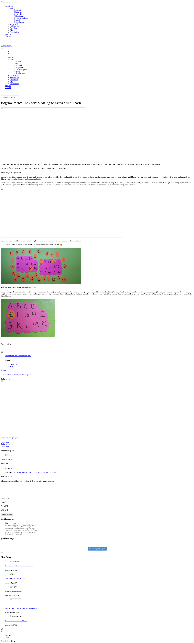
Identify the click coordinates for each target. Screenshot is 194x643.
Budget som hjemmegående (13, 591)
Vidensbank (14, 24)
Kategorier (9, 6)
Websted (4, 510)
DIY (11, 30)
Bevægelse (18, 14)
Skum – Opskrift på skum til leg (15, 578)
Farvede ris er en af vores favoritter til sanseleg (19, 566)
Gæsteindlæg (14, 32)
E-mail (4, 506)
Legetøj (17, 20)
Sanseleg (17, 10)
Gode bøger (14, 28)
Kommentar (5, 498)
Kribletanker (14, 26)
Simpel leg (18, 12)
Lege (11, 8)
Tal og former (19, 16)
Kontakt (8, 36)
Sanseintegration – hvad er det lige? (16, 621)
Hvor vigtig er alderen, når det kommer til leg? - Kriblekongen (35, 472)
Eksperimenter (19, 22)
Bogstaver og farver (21, 18)
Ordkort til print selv (7, 459)
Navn (3, 502)
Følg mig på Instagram (98, 549)
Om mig (8, 34)
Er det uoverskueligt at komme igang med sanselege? (21, 608)
